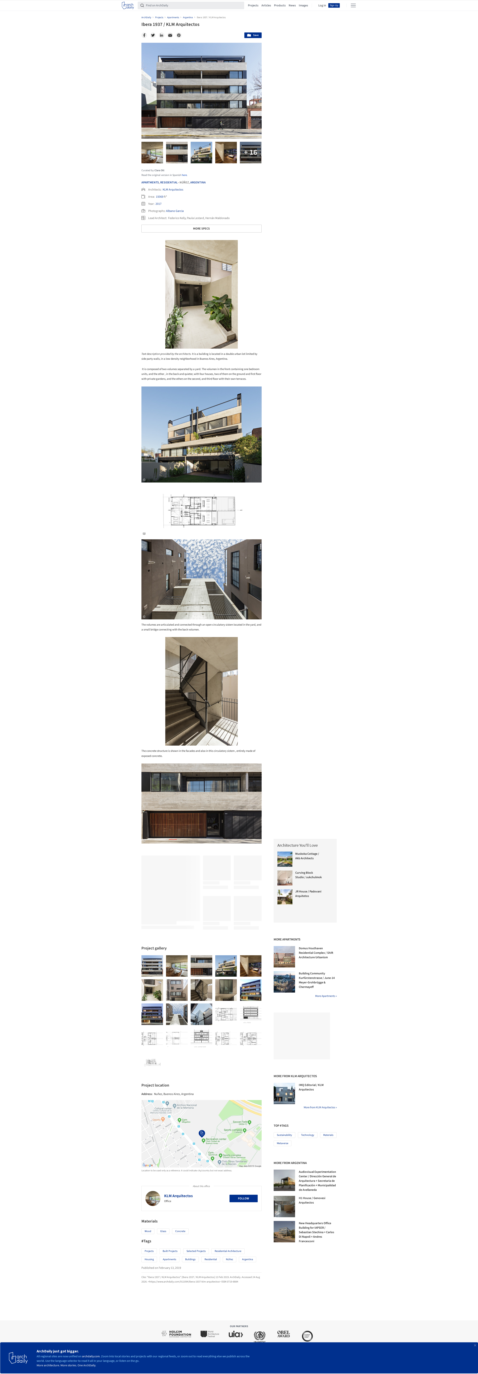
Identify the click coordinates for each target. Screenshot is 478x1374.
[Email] (170, 35)
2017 (159, 204)
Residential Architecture (228, 1251)
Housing (149, 1259)
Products (280, 5)
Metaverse (282, 1143)
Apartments (150, 182)
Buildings (190, 1259)
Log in (322, 5)
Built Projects (170, 1251)
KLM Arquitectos (173, 190)
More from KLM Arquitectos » (320, 1107)
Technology (307, 1135)
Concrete (180, 1231)
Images (303, 5)
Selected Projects (196, 1251)
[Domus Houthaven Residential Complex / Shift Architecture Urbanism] (284, 956)
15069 (159, 197)
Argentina (198, 182)
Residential (169, 182)
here (184, 175)
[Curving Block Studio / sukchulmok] (285, 878)
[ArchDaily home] (128, 5)
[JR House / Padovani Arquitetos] (285, 896)
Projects (253, 5)
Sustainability (284, 1135)
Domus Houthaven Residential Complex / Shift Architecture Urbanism (316, 952)
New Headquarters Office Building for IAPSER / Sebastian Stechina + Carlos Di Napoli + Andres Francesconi (316, 1232)
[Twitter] (153, 35)
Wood (148, 1231)
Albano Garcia (175, 211)
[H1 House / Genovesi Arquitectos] (284, 1206)
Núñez (229, 1259)
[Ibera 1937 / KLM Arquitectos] (152, 966)
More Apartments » (326, 996)
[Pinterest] (179, 35)
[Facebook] (144, 35)
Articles (266, 5)
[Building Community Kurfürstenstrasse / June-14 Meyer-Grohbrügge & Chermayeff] (284, 982)
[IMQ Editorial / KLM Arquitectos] (284, 1093)
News (292, 5)
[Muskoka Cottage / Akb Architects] (285, 859)
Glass (163, 1231)
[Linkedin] (161, 35)
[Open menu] (353, 5)
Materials (328, 1135)
